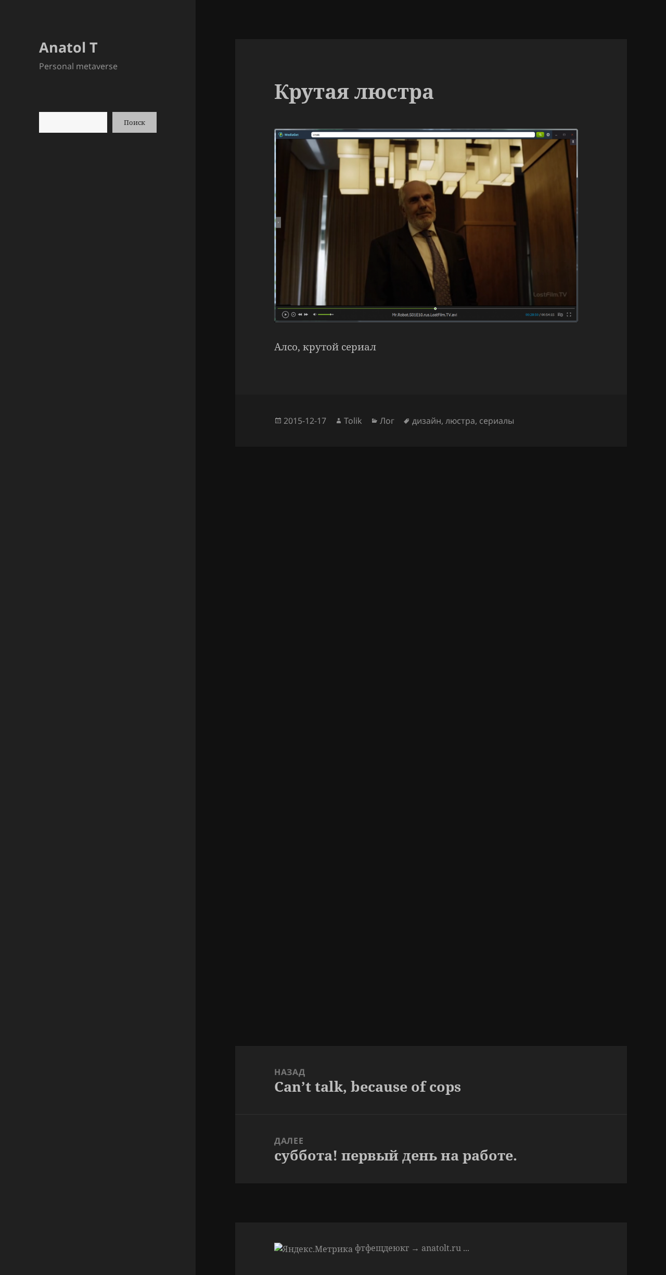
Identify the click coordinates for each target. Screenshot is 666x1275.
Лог (387, 420)
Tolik (353, 420)
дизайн (426, 420)
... (466, 1248)
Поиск (134, 122)
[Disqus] (431, 577)
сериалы (496, 420)
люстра (460, 420)
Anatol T (68, 47)
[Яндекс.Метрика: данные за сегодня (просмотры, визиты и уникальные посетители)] (313, 1249)
